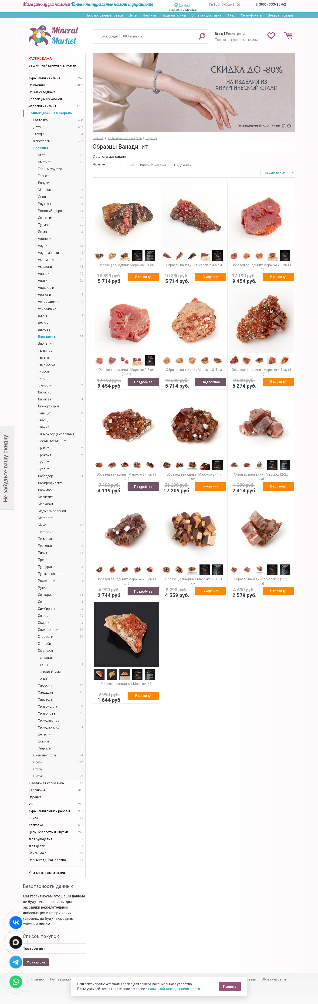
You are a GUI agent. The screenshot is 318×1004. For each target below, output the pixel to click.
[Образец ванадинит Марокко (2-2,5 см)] (261, 425)
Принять (230, 986)
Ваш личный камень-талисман (52, 65)
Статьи (250, 979)
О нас (231, 15)
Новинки (149, 15)
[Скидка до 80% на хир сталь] (194, 92)
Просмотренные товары (105, 15)
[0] (271, 35)
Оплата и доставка (206, 15)
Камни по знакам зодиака (48, 873)
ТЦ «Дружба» (181, 165)
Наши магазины (174, 15)
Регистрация (236, 34)
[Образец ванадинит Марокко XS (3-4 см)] (194, 529)
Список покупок (41, 936)
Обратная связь (274, 979)
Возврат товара (280, 15)
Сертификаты (251, 15)
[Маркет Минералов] (54, 35)
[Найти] (201, 36)
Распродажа (40, 58)
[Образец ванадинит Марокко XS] (126, 634)
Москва (184, 4)
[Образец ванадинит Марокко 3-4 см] (126, 215)
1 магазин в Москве (182, 9)
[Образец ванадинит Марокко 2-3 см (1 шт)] (261, 215)
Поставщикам (61, 979)
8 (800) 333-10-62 (271, 4)
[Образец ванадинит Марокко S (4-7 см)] (194, 425)
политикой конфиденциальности (174, 989)
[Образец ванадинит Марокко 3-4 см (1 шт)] (126, 425)
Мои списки (36, 962)
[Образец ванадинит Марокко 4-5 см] (194, 215)
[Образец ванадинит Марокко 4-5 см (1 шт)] (261, 320)
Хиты (133, 15)
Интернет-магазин (153, 165)
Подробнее (143, 382)
